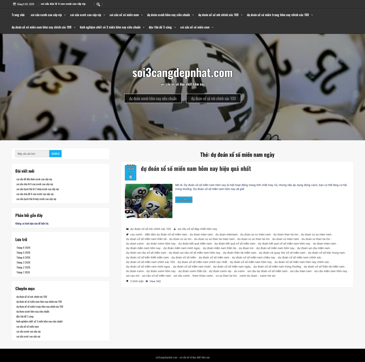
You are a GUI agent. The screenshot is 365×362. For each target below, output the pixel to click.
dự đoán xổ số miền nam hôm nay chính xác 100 (41, 27)
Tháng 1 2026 (23, 272)
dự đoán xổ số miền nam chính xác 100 (150, 261)
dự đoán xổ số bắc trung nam (326, 252)
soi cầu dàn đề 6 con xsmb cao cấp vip (35, 194)
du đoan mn (246, 248)
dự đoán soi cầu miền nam (313, 248)
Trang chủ (18, 15)
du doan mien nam (201, 234)
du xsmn (239, 271)
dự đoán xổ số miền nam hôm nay (251, 261)
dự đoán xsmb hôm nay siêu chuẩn (168, 15)
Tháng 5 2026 (23, 252)
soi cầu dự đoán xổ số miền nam (267, 271)
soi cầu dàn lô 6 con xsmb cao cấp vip (34, 184)
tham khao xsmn (202, 275)
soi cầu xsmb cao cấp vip (46, 15)
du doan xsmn (135, 243)
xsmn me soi (267, 275)
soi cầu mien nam (301, 271)
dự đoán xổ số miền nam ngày (232, 266)
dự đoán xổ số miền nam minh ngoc (148, 266)
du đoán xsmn (135, 271)
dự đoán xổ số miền (183, 257)
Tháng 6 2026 (23, 247)
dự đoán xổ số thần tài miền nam (324, 266)
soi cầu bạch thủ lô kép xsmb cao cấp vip (36, 199)
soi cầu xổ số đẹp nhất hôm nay (197, 228)
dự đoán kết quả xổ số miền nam (234, 243)
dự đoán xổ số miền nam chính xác (299, 257)
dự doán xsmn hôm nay (161, 243)
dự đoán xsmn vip (220, 271)
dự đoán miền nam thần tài (219, 248)
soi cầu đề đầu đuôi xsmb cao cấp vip (34, 179)
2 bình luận (137, 281)
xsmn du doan (248, 275)
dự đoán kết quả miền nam (195, 243)
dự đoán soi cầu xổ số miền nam (146, 252)
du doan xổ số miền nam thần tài (146, 239)
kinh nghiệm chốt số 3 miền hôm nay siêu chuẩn (110, 27)
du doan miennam (226, 234)
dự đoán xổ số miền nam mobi (191, 266)
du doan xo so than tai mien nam (214, 239)
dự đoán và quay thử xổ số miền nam (282, 252)
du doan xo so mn (180, 239)
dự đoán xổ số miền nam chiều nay (253, 257)
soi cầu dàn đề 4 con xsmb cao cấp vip (63, 3)
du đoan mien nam (324, 243)
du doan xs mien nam (285, 239)
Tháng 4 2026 (23, 257)
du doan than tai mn (285, 234)
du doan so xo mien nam (255, 234)
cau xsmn (136, 234)
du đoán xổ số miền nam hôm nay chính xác (302, 261)
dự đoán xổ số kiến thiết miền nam (147, 257)
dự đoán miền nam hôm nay (143, 248)
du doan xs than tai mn (316, 239)
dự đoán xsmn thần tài (192, 271)
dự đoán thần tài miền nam (239, 252)
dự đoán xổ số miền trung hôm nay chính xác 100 (278, 15)
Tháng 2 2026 (23, 267)
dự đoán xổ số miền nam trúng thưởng (277, 266)
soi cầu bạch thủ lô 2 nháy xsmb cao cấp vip (37, 189)
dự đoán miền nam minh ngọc (181, 248)
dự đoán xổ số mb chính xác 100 (218, 15)
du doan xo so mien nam (316, 234)
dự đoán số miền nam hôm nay (275, 248)
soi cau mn (132, 275)
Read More (184, 199)
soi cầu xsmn (182, 275)
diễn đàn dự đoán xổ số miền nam (166, 234)
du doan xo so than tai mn (253, 239)
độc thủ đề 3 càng (160, 27)
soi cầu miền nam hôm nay (330, 271)
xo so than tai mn (226, 275)
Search (55, 154)
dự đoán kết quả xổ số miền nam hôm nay (284, 243)
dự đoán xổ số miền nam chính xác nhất (202, 261)
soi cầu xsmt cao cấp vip (85, 15)
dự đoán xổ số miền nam (214, 257)
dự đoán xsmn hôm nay (161, 271)
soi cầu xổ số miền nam (124, 15)
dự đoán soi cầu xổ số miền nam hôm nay (194, 252)
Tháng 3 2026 (23, 262)
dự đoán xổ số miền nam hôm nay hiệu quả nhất (196, 168)
